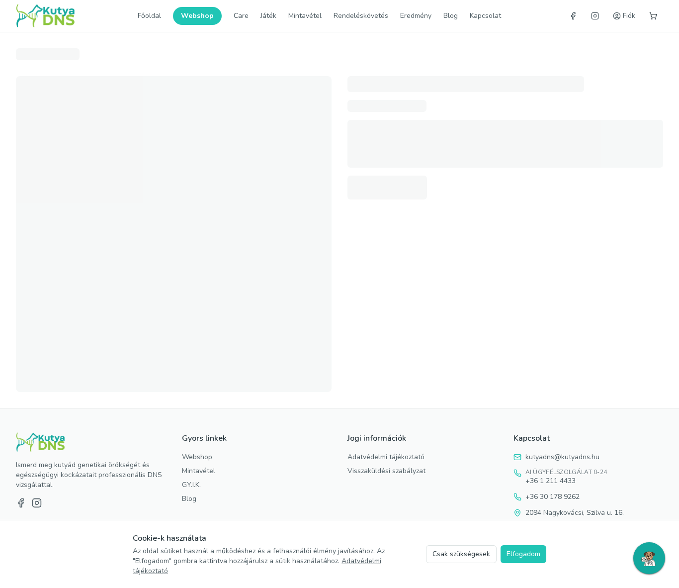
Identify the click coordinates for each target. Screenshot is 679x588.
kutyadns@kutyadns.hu (562, 457)
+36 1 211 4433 (550, 481)
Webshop (197, 15)
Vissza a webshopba (339, 82)
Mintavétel (305, 15)
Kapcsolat (485, 15)
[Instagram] (595, 16)
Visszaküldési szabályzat (386, 471)
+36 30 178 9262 (552, 496)
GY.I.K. (191, 485)
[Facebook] (573, 16)
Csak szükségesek (461, 554)
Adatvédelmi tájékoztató (385, 457)
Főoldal (149, 15)
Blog (450, 15)
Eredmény (415, 15)
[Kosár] (653, 16)
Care (241, 15)
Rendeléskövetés (361, 15)
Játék (268, 15)
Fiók (629, 15)
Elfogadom (523, 554)
